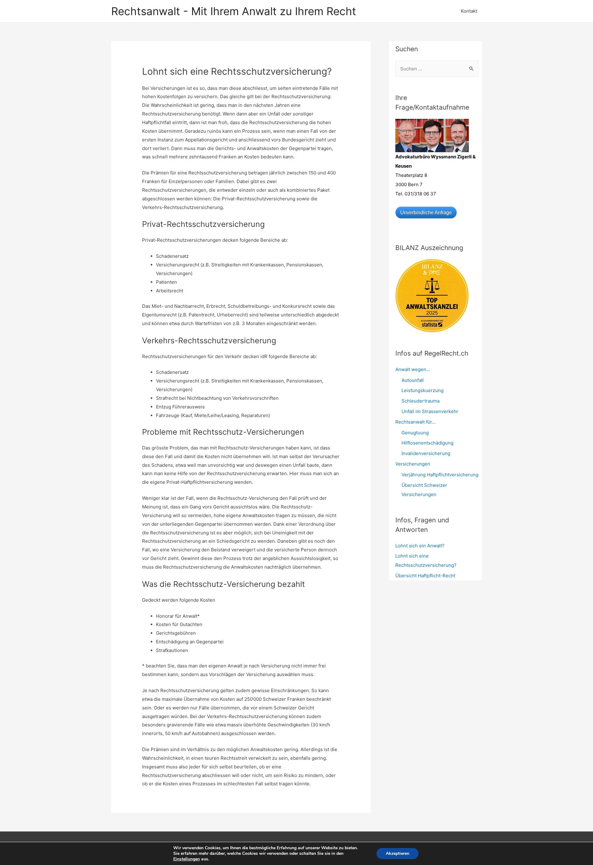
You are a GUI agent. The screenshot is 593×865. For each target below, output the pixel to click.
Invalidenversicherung (426, 453)
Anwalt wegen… (412, 369)
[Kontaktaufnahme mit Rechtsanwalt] (432, 135)
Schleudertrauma (420, 401)
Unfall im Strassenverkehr (430, 411)
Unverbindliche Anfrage (426, 212)
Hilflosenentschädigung (427, 443)
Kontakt (469, 11)
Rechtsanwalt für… (415, 422)
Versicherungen (412, 464)
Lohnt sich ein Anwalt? (419, 546)
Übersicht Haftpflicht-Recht (425, 576)
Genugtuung (415, 433)
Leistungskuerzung (423, 390)
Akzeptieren (397, 853)
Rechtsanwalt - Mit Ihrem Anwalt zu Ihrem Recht (233, 11)
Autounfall (413, 380)
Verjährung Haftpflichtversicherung (440, 475)
